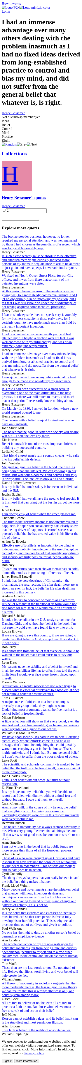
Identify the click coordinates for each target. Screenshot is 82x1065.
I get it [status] (7, 1061)
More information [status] (26, 1061)
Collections (14, 153)
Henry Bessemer (13, 113)
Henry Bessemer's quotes (24, 197)
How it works (11, 3)
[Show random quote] (9, 144)
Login (6, 11)
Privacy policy (34, 1053)
